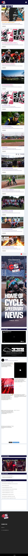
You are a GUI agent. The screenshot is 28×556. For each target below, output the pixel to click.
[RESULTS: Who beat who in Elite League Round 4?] (12, 56)
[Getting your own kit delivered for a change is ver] (7, 433)
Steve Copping (4, 23)
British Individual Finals (10, 148)
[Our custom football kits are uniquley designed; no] (20, 370)
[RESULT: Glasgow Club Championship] (12, 118)
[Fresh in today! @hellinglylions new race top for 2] (7, 386)
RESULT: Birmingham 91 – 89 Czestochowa (7, 210)
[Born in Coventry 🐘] (20, 417)
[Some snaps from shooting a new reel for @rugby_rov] (7, 370)
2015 (7, 148)
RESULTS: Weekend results (5, 485)
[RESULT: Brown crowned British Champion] (12, 160)
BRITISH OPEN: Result (4, 147)
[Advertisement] (14, 449)
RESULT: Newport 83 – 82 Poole (6, 105)
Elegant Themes (13, 554)
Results (13, 106)
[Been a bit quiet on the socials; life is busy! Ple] (7, 417)
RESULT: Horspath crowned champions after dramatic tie (9, 42)
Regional (12, 23)
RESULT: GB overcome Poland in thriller (7, 229)
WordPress (18, 554)
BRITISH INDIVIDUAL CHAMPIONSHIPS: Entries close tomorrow (10, 483)
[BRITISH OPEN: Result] (12, 139)
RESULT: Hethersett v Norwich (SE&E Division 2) (8, 22)
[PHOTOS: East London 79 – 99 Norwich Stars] (13, 182)
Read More (4, 26)
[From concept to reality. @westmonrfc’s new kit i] (20, 386)
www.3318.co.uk (2, 527)
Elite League (9, 106)
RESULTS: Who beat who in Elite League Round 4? (8, 63)
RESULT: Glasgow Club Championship (7, 126)
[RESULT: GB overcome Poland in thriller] (12, 222)
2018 (8, 23)
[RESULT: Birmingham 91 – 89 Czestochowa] (12, 203)
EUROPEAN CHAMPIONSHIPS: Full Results (7, 487)
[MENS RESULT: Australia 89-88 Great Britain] (12, 241)
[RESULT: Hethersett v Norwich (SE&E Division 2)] (12, 14)
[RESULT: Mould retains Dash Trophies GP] (12, 77)
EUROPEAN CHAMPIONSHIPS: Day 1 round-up (7, 492)
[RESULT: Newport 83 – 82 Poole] (12, 97)
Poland (10, 230)
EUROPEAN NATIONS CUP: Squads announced (8, 494)
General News (10, 23)
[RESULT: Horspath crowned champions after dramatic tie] (12, 35)
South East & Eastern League (16, 23)
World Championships (14, 230)
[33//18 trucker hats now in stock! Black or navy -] (20, 401)
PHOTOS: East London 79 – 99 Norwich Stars (8, 189)
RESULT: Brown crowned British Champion (7, 168)
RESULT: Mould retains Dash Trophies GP (7, 84)
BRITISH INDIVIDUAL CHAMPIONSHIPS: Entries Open (8, 496)
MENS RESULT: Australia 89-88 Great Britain (8, 246)
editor (3, 106)
